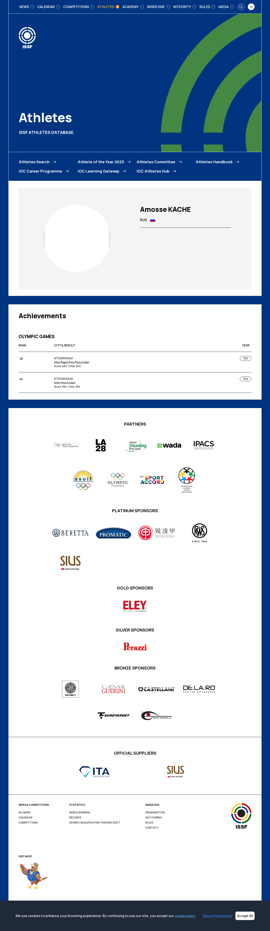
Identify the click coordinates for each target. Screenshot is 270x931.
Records (75, 817)
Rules (149, 822)
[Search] (241, 6)
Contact (152, 827)
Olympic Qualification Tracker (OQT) (94, 822)
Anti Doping (153, 817)
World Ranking (79, 812)
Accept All (245, 915)
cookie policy (184, 915)
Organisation (155, 812)
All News (24, 812)
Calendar (25, 817)
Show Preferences (217, 915)
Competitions (28, 822)
